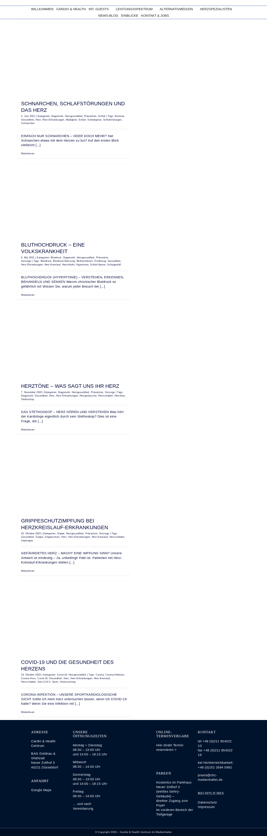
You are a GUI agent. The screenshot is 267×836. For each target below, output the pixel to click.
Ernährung (100, 261)
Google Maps (41, 790)
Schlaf (101, 116)
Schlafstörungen (112, 119)
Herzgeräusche (88, 395)
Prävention (90, 116)
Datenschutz (207, 802)
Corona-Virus (28, 678)
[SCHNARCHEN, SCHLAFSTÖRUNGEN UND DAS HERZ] (74, 60)
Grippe (60, 533)
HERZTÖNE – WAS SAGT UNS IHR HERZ (70, 386)
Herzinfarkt (68, 264)
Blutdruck (56, 257)
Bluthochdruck (85, 261)
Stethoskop (27, 399)
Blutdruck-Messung (64, 261)
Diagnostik (57, 116)
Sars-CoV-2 (44, 681)
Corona (100, 674)
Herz (38, 119)
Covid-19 (62, 674)
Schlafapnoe (94, 119)
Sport (55, 681)
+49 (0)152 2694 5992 (215, 767)
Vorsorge (26, 261)
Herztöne (120, 395)
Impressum (206, 807)
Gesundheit (27, 119)
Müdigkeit (71, 119)
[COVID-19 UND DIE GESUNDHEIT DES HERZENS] (74, 619)
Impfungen (27, 540)
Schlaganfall (114, 264)
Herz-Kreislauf (52, 264)
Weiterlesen (28, 153)
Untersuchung (67, 681)
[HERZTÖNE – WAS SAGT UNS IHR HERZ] (74, 343)
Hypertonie (82, 264)
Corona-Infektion (114, 674)
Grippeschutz (52, 537)
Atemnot (119, 116)
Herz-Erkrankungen (53, 119)
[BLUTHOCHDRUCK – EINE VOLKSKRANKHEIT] (74, 202)
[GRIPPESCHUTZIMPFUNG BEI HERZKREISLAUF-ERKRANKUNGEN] (74, 478)
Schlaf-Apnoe (97, 264)
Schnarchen (28, 123)
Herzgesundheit (74, 116)
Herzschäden (105, 395)
